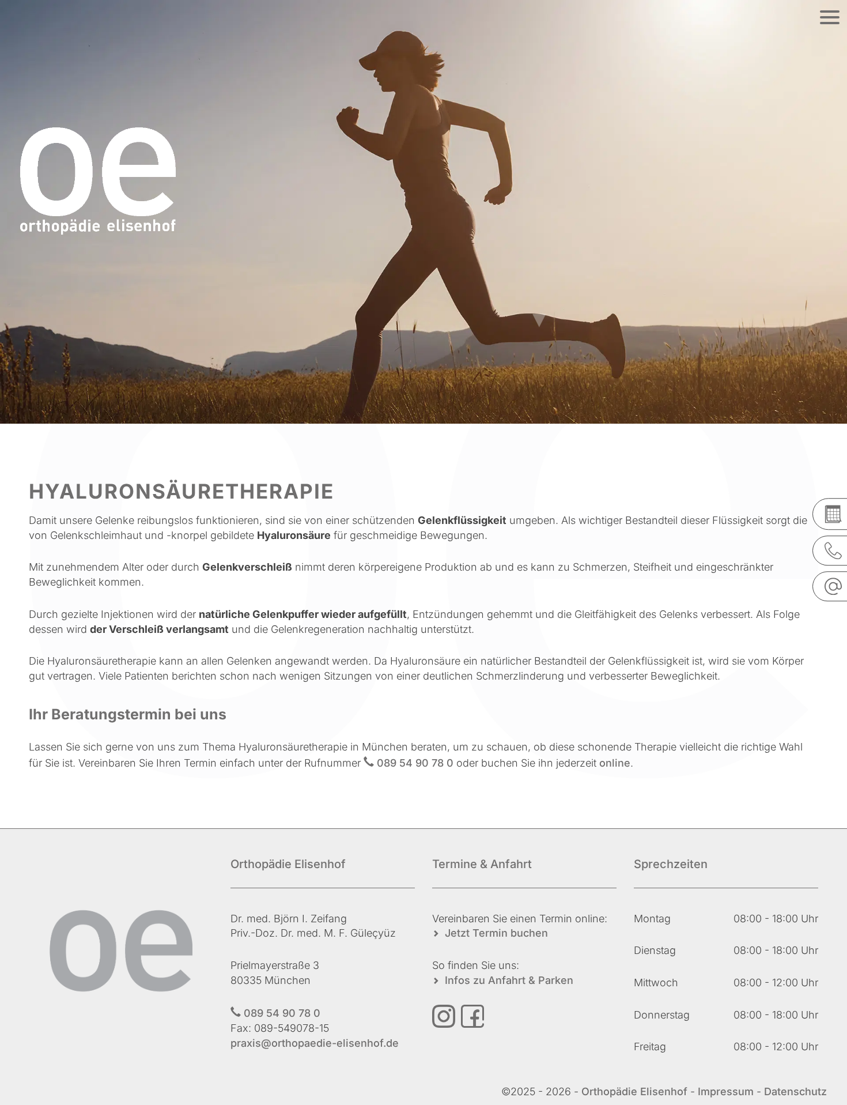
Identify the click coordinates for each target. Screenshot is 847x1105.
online (614, 763)
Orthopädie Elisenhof (635, 1091)
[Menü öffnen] (829, 17)
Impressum (726, 1091)
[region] (423, 212)
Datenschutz (795, 1091)
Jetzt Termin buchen (496, 933)
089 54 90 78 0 (415, 763)
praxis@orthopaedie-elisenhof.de (314, 1043)
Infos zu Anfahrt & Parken (509, 980)
